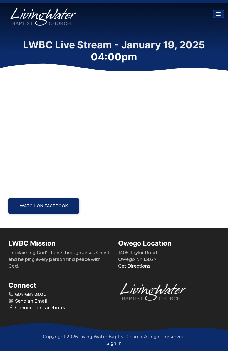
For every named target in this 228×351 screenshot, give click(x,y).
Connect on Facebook (40, 307)
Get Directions (134, 266)
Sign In (114, 343)
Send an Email (31, 301)
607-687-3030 (31, 294)
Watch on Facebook (44, 205)
